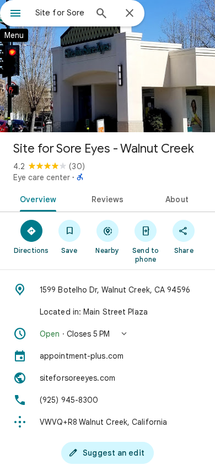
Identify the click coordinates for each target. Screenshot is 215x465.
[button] (107, 334)
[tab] (36, 198)
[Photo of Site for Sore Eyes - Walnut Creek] (107, 66)
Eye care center (41, 177)
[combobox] (60, 12)
